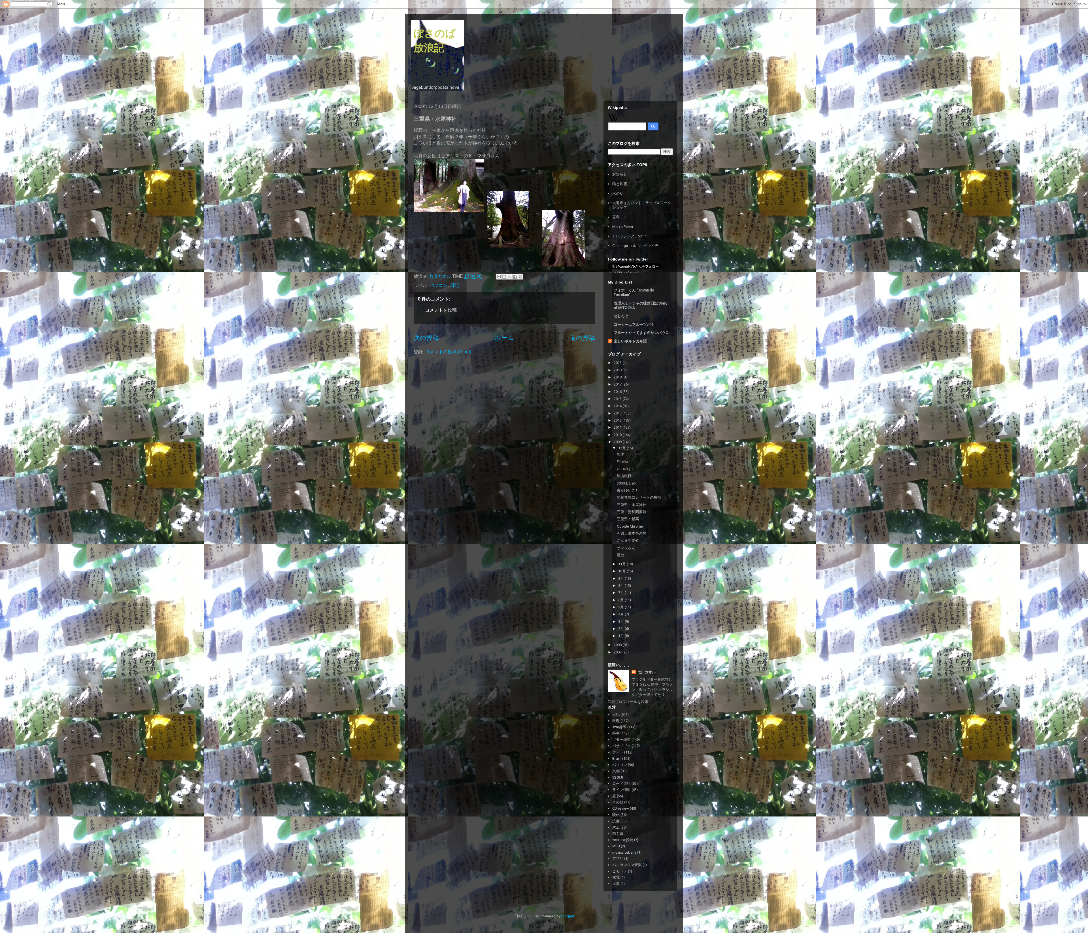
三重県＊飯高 (628, 519)
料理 (616, 721)
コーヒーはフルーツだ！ (634, 324)
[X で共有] (510, 277)
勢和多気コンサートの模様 (639, 497)
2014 (618, 406)
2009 (618, 442)
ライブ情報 (621, 790)
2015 (618, 399)
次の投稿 (426, 337)
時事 (616, 733)
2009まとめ (626, 483)
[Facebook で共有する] (515, 277)
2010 (618, 435)
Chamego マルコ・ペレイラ (635, 245)
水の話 (617, 193)
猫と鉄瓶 (619, 184)
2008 (618, 645)
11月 (622, 564)
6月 (621, 600)
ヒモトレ (619, 871)
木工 (616, 827)
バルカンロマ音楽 (627, 865)
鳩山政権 (624, 476)
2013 (618, 413)
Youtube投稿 (622, 840)
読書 (616, 821)
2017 (618, 384)
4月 (621, 614)
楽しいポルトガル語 (630, 341)
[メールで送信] (499, 277)
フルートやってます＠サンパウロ (641, 333)
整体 (620, 454)
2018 (618, 377)
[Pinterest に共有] (520, 277)
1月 (621, 636)
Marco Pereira (624, 227)
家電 (616, 877)
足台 (620, 555)
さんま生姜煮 (628, 540)
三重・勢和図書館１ (633, 512)
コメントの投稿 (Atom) (448, 351)
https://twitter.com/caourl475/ (624, 272)
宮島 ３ (619, 217)
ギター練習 (621, 739)
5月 (621, 607)
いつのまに (626, 469)
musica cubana (624, 852)
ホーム (504, 337)
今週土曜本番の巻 (631, 533)
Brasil (616, 758)
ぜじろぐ (621, 316)
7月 (621, 593)
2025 (618, 363)
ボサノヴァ (621, 746)
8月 (621, 585)
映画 (616, 814)
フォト (617, 752)
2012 (618, 420)
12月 (622, 448)
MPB (616, 846)
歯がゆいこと (628, 490)
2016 (618, 391)
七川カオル (646, 672)
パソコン (439, 285)
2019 (618, 370)
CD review (620, 808)
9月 (621, 578)
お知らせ (619, 174)
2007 (618, 652)
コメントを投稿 (441, 310)
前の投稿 (582, 337)
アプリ (617, 858)
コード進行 (621, 783)
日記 (454, 285)
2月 (621, 629)
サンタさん (626, 548)
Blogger (567, 916)
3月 (621, 621)
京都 (616, 771)
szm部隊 (619, 727)
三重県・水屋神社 (631, 505)
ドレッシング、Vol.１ (630, 236)
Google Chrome (630, 526)
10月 (622, 571)
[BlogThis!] (504, 277)
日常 (616, 883)
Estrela (622, 462)
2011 (618, 427)
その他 (617, 802)
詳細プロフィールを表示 (628, 702)
